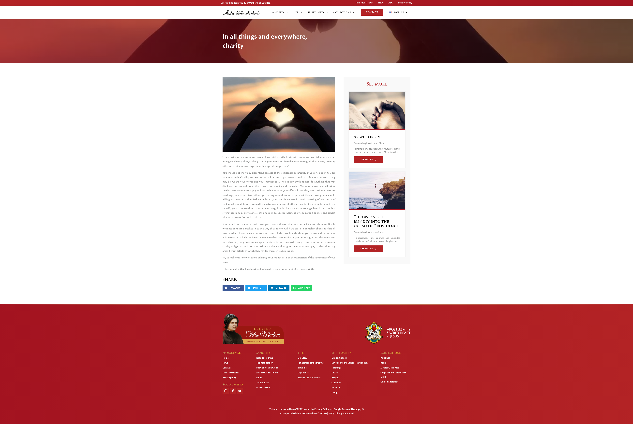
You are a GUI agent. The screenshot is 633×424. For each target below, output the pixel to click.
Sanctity (278, 12)
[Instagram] (226, 391)
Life (295, 12)
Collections (342, 12)
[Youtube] (240, 391)
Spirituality (315, 12)
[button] (233, 288)
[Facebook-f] (233, 391)
